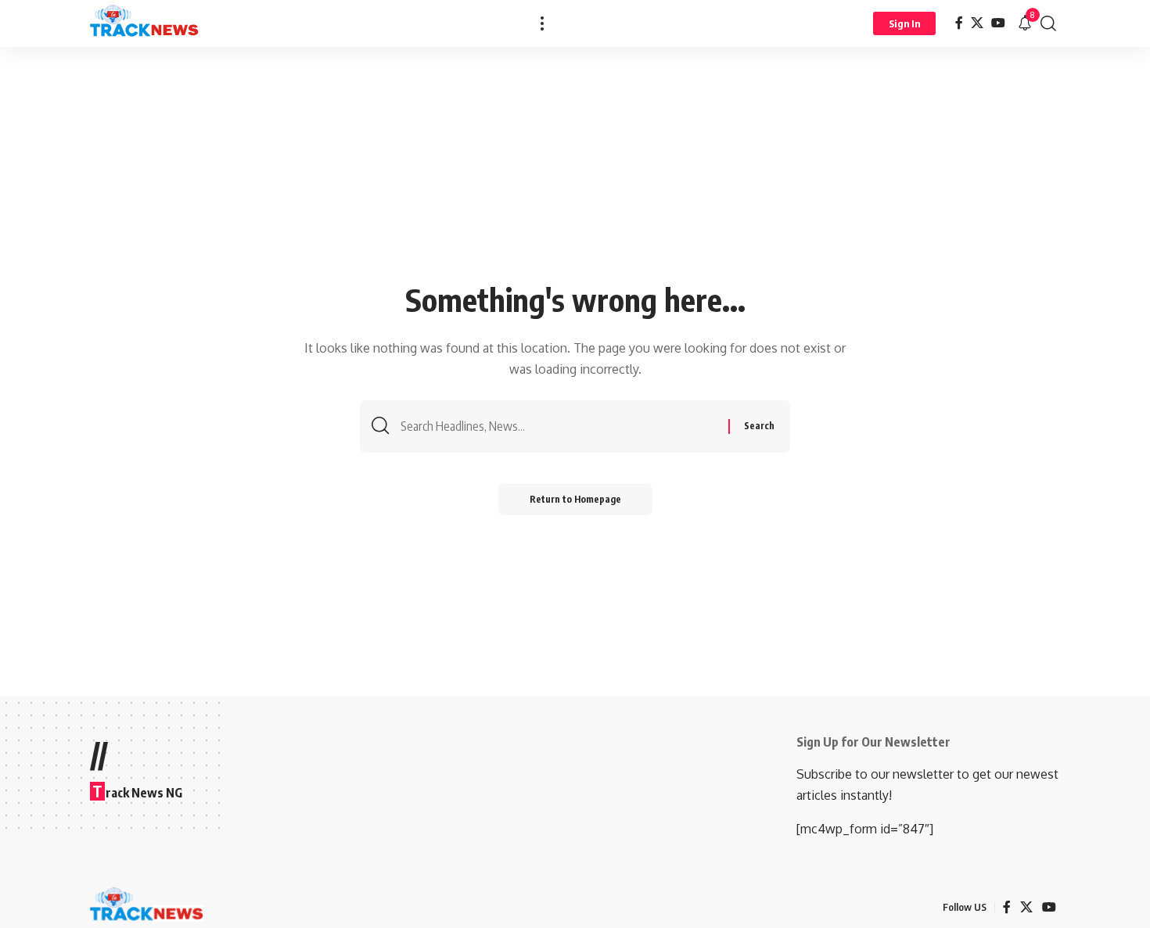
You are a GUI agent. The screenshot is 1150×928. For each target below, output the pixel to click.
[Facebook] (959, 23)
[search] (1048, 23)
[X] (977, 23)
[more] (542, 23)
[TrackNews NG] (144, 23)
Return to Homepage (575, 499)
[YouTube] (998, 23)
